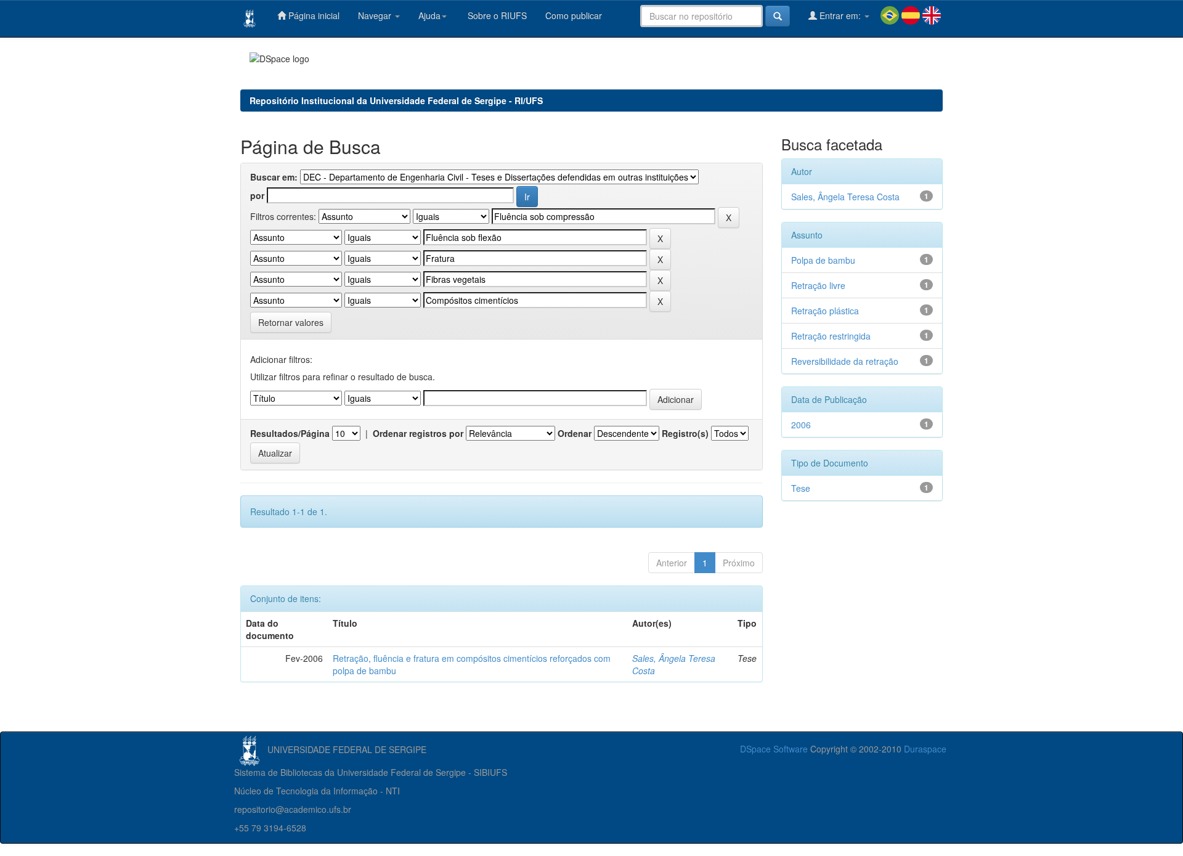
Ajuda (429, 15)
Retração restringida (831, 336)
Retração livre (818, 285)
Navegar (376, 15)
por (257, 195)
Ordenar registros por (418, 433)
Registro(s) (685, 433)
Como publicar (573, 15)
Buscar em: (274, 177)
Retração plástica (825, 310)
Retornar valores (290, 322)
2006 (801, 424)
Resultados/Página (290, 433)
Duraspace (925, 749)
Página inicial (312, 15)
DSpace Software (774, 749)
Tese (800, 488)
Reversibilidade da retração (844, 361)
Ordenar (575, 433)
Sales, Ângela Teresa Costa (845, 196)
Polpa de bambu (823, 260)
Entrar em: (840, 15)
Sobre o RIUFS (496, 15)
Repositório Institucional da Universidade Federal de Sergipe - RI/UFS (396, 100)
